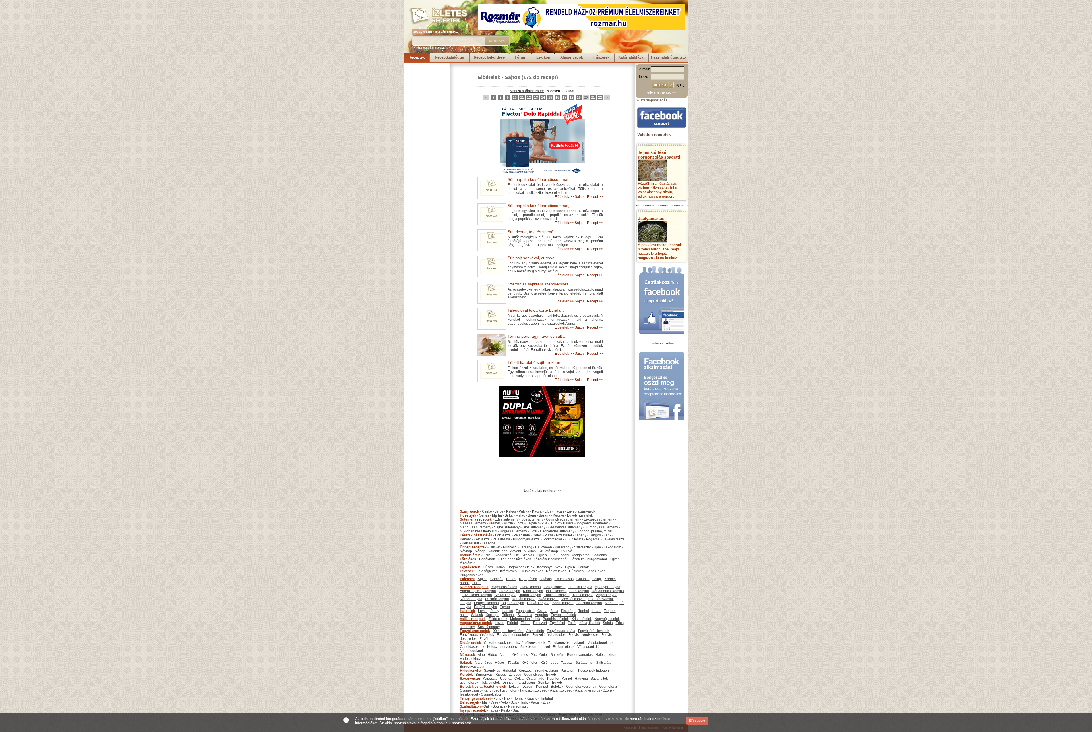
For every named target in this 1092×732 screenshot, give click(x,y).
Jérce (499, 511)
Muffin (508, 523)
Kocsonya (545, 567)
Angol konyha (606, 595)
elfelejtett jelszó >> (661, 92)
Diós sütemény (533, 527)
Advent (515, 551)
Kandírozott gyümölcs (500, 690)
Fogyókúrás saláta (561, 631)
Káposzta (490, 679)
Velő (504, 702)
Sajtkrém (557, 655)
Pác (534, 655)
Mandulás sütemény (475, 527)
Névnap (466, 551)
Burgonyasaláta (472, 667)
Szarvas (528, 555)
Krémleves (508, 571)
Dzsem (527, 687)
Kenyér (465, 539)
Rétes (537, 535)
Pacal (535, 702)
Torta (520, 523)
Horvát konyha (538, 603)
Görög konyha (555, 587)
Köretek (466, 675)
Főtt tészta (503, 535)
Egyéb (542, 555)
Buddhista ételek (556, 619)
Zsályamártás (651, 218)
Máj (485, 702)
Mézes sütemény (473, 523)
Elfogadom (697, 720)
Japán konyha (530, 595)
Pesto (505, 710)
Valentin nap (498, 551)
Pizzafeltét (564, 535)
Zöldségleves (487, 571)
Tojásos (546, 579)
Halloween (543, 547)
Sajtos (512, 77)
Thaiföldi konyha (557, 595)
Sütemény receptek (476, 519)
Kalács (568, 523)
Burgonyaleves (471, 575)
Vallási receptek (473, 619)
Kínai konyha (533, 591)
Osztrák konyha (497, 599)
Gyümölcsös (564, 579)
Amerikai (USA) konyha (478, 591)
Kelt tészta (482, 539)
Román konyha (523, 599)
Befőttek (557, 687)
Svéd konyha (548, 599)
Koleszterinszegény (502, 647)
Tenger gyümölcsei (475, 698)
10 (515, 97)
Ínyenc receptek (473, 710)
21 (593, 97)
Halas (500, 567)
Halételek (467, 611)
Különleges (549, 663)
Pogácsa (593, 539)
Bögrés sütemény (513, 531)
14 (543, 97)
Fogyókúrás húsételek (477, 635)
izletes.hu (656, 343)
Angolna (541, 615)
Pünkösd (510, 547)
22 (600, 97)
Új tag (680, 85)
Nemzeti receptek (474, 587)
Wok (558, 567)
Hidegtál (509, 671)
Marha (497, 515)
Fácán (559, 511)
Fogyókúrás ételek (475, 631)
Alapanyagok (571, 57)
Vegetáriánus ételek (476, 623)
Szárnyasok (469, 511)
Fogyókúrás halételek (549, 635)
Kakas (511, 511)
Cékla (519, 679)
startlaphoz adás (653, 100)
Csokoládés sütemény (557, 531)
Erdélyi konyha (485, 607)
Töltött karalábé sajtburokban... (536, 362)
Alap (481, 655)
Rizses (500, 675)
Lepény (580, 535)
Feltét (572, 623)
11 (522, 97)
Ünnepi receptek (473, 547)
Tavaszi (567, 663)
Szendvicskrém (546, 671)
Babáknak (487, 559)
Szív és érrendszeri (535, 647)
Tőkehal (508, 615)
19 (579, 97)
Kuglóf (555, 523)
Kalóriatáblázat (631, 57)
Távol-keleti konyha (477, 595)
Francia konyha (580, 587)
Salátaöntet (584, 663)
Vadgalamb (581, 555)
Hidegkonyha (470, 671)
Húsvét (494, 547)
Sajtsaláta (603, 663)
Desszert (540, 623)
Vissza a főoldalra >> (527, 91)
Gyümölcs (520, 655)
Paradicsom (525, 683)
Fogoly (564, 555)
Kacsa (537, 511)
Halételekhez (605, 655)
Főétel (525, 623)
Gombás (496, 579)
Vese (494, 702)
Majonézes (483, 663)
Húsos (488, 567)
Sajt (516, 710)
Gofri (533, 531)
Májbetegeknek (472, 651)
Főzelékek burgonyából (588, 559)
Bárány (544, 515)
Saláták (477, 615)
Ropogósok (528, 579)
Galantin (583, 579)
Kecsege (492, 615)
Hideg (492, 655)
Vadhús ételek (471, 555)
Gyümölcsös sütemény (563, 519)
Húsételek (468, 515)
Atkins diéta (535, 631)
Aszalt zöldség (561, 690)
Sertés (484, 515)
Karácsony (563, 547)
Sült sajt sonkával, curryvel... (533, 258)
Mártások (467, 655)
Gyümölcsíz (608, 687)
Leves (482, 611)
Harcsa (507, 611)
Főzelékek (468, 559)
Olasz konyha (530, 587)
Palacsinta (522, 535)
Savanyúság (470, 679)
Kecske (558, 515)
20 (586, 97)
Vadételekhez (470, 659)
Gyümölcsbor (491, 694)
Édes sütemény (506, 519)
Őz (516, 555)
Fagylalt (532, 523)
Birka (509, 515)
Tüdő (524, 702)
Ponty (494, 611)
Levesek (467, 571)
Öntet (543, 655)
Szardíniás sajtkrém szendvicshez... (540, 284)
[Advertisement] (426, 148)
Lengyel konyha (486, 603)
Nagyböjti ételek (607, 619)
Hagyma (581, 679)
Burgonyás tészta (526, 539)
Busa (554, 611)
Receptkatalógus (449, 57)
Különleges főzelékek (514, 559)
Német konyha (471, 599)
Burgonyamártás (580, 655)
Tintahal (546, 698)
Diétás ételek (470, 643)
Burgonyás (484, 675)
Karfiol (567, 679)
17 (564, 97)
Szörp (607, 690)
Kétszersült (470, 543)
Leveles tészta (614, 539)
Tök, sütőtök (490, 683)
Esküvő (566, 551)
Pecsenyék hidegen (593, 671)
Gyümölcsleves (531, 571)
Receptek (417, 57)
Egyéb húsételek (580, 515)
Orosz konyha (509, 591)
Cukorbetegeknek (498, 643)
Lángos (595, 535)
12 (529, 97)
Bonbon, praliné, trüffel (594, 531)
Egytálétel (557, 623)
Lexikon (543, 57)
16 (557, 97)
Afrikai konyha (505, 595)
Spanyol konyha (607, 587)
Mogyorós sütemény (592, 523)
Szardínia (525, 615)
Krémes (495, 523)
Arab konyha (579, 591)
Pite (544, 523)
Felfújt (597, 579)
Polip (497, 698)
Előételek (489, 77)
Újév (597, 547)
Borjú (532, 515)
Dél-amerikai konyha (608, 591)
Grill (486, 706)
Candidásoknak (472, 647)
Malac (520, 515)
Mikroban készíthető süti (478, 531)
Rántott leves (556, 571)
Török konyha (582, 595)
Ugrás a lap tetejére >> (542, 491)
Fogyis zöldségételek (513, 635)
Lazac (596, 611)
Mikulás (530, 551)
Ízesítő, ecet (469, 694)
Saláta (608, 623)
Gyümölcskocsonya (581, 687)
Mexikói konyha (573, 599)
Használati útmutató (668, 57)
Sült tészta (575, 539)
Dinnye (508, 683)
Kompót (542, 687)
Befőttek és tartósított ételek (483, 687)
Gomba (543, 683)
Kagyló (532, 698)
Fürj (553, 555)
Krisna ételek (582, 619)
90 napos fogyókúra (508, 631)
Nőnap (480, 551)
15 (550, 97)
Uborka (506, 679)
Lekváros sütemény (599, 519)
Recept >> (595, 197)
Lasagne (488, 543)
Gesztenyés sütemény (565, 527)
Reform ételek (563, 647)
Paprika (553, 679)
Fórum (520, 57)
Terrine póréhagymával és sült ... (537, 336)
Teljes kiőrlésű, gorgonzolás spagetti (659, 154)
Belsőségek (469, 702)
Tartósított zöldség (533, 690)
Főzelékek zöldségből (551, 559)
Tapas (493, 710)
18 (572, 97)
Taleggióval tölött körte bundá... (536, 310)
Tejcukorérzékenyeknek (566, 643)
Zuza (546, 702)
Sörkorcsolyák (553, 539)
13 (536, 97)
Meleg (505, 655)
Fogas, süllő (525, 611)
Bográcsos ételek (521, 567)
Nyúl (489, 555)
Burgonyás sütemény (601, 527)
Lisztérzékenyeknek (529, 643)
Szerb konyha (563, 603)
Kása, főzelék (589, 623)
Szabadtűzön (470, 706)
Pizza (549, 535)
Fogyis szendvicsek (583, 635)
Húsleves (576, 571)
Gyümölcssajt (470, 690)
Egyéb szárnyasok (581, 511)
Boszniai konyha (589, 603)
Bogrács (499, 706)
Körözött (525, 671)
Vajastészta (501, 539)
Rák (507, 698)
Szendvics (492, 671)
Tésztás (514, 663)
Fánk (607, 535)
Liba (548, 511)
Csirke (487, 511)
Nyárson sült (518, 706)
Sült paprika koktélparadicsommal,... (540, 179)
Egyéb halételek (563, 615)
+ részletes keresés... (429, 47)
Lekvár (514, 687)
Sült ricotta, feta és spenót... (533, 231)
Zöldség (515, 675)
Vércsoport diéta (590, 647)
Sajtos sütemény (507, 527)
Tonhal (583, 611)
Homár (518, 698)
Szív (514, 702)
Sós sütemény (532, 519)
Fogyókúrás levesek (593, 631)
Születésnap (548, 551)
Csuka (542, 611)
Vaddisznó (503, 555)
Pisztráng (568, 611)
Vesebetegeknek (600, 643)
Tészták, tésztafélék (476, 535)
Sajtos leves (595, 571)
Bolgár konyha (513, 603)
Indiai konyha (556, 591)
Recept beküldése (489, 57)
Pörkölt (583, 567)
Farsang (526, 547)
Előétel (512, 623)
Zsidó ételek (498, 619)
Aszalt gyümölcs (587, 690)
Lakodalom (612, 547)
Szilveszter (582, 547)
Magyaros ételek (504, 587)
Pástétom (568, 671)
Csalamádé (535, 679)
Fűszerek (601, 57)
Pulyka (524, 511)
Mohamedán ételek (525, 619)
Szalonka (599, 555)
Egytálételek (470, 567)
